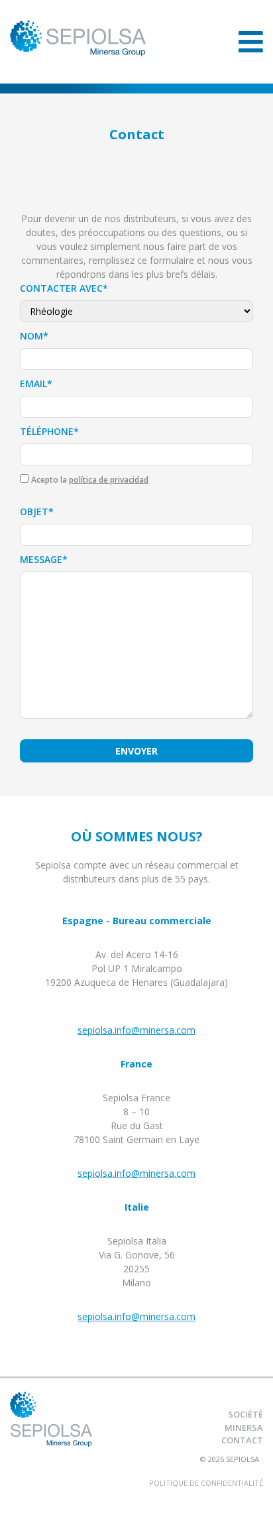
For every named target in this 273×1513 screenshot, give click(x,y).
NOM (34, 336)
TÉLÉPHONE (49, 431)
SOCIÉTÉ (245, 1414)
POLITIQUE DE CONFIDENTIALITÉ (206, 1483)
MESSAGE (44, 559)
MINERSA (244, 1427)
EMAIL (36, 383)
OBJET (37, 511)
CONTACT (242, 1440)
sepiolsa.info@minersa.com (136, 1030)
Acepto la (89, 479)
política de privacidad (108, 479)
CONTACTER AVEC (64, 288)
